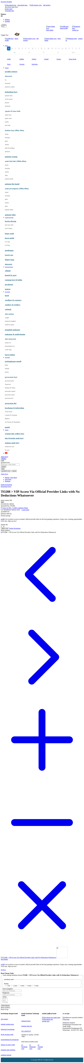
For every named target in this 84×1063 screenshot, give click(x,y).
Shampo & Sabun (10, 388)
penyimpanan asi (10, 346)
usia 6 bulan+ (9, 228)
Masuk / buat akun (11, 477)
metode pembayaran (7, 1024)
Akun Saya (4, 456)
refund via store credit (8, 1045)
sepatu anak (8, 118)
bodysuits (7, 106)
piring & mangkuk (10, 321)
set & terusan (8, 99)
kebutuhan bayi (11, 92)
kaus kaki (7, 125)
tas (5, 80)
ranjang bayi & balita (13, 280)
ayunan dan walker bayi (14, 434)
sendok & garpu (9, 324)
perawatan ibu (10, 403)
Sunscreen (8, 384)
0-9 (73, 52)
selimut (8, 271)
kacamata (7, 83)
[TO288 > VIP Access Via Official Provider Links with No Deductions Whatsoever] (28, 957)
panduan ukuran (6, 1055)
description (4, 959)
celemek (8, 309)
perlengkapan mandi (13, 361)
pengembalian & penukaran (10, 1039)
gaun (6, 141)
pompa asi (8, 342)
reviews (3, 970)
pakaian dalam (9, 179)
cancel (4, 466)
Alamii (46, 59)
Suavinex (35, 64)
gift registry (47, 5)
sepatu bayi (8, 115)
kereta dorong (10, 221)
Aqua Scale (72, 59)
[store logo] (17, 35)
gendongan (9, 250)
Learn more (25, 510)
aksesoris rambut (10, 87)
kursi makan (10, 355)
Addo (9, 59)
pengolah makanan (12, 330)
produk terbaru (11, 72)
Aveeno (21, 64)
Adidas (21, 59)
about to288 (64, 28)
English (7, 21)
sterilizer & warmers (13, 300)
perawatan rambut (10, 391)
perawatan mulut (10, 395)
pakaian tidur (8, 95)
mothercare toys (9, 446)
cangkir (7, 317)
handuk (7, 368)
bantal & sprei (10, 275)
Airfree (34, 59)
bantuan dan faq (26, 1026)
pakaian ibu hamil (12, 184)
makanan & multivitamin (15, 334)
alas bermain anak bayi (14, 438)
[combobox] (10, 464)
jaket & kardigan (10, 148)
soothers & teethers (12, 305)
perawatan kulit (9, 381)
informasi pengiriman (8, 1029)
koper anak (9, 233)
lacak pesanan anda (7, 1034)
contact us (75, 30)
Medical (7, 418)
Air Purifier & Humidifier (12, 422)
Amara (58, 59)
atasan (6, 134)
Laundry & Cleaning (11, 415)
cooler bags (8, 349)
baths (6, 365)
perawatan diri (9, 398)
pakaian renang (11, 157)
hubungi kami (25, 1021)
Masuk (4, 458)
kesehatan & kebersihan (14, 408)
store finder (49, 30)
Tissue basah (8, 411)
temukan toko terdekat (8, 1050)
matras (7, 289)
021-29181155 (26, 1031)
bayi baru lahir (9, 225)
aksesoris (7, 151)
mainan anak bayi (12, 443)
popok (7, 427)
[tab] (42, 960)
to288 (3, 519)
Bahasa (7, 19)
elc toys (7, 450)
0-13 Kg (7, 242)
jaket (6, 175)
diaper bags (9, 260)
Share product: (5, 530)
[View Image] (62, 957)
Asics (9, 64)
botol (7, 296)
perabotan (9, 284)
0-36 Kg (7, 245)
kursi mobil (9, 238)
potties (7, 372)
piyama (7, 102)
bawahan (7, 137)
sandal (7, 122)
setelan (7, 144)
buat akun (8, 479)
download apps (22, 5)
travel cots (9, 255)
